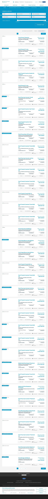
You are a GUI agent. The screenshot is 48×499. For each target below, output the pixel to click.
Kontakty (42, 5)
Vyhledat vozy (40, 24)
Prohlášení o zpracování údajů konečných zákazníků (33, 482)
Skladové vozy (26, 7)
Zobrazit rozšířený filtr (6, 20)
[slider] (17, 20)
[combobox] (9, 14)
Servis (23, 5)
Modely (5, 7)
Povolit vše (41, 488)
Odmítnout (41, 492)
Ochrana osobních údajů (19, 482)
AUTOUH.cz (28, 473)
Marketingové (23, 492)
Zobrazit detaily (30, 492)
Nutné (5, 492)
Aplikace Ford (42, 7)
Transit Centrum (31, 5)
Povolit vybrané (41, 490)
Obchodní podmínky (10, 482)
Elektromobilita (34, 7)
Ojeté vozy (15, 5)
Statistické (14, 492)
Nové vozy (6, 5)
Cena (31, 19)
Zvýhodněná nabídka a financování (15, 7)
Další (43, 33)
